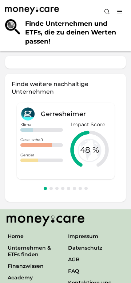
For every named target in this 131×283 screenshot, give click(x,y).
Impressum (83, 236)
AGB (74, 259)
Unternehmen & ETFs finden (29, 251)
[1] (45, 188)
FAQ (73, 271)
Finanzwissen (26, 266)
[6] (74, 188)
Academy (20, 277)
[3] (57, 188)
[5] (68, 188)
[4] (62, 188)
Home (16, 236)
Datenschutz (85, 248)
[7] (80, 188)
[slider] (89, 150)
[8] (86, 188)
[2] (51, 188)
